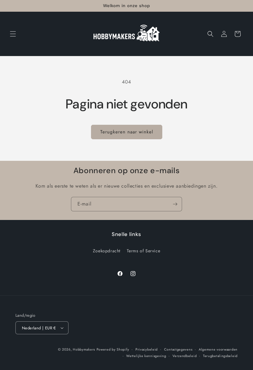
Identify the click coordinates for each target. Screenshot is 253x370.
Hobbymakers (84, 349)
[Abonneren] (175, 204)
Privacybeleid (146, 349)
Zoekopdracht (106, 251)
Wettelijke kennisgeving (146, 355)
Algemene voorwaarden (218, 349)
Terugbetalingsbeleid (220, 355)
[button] (13, 34)
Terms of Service (143, 251)
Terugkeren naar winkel (126, 131)
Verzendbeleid (184, 355)
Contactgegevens (178, 349)
